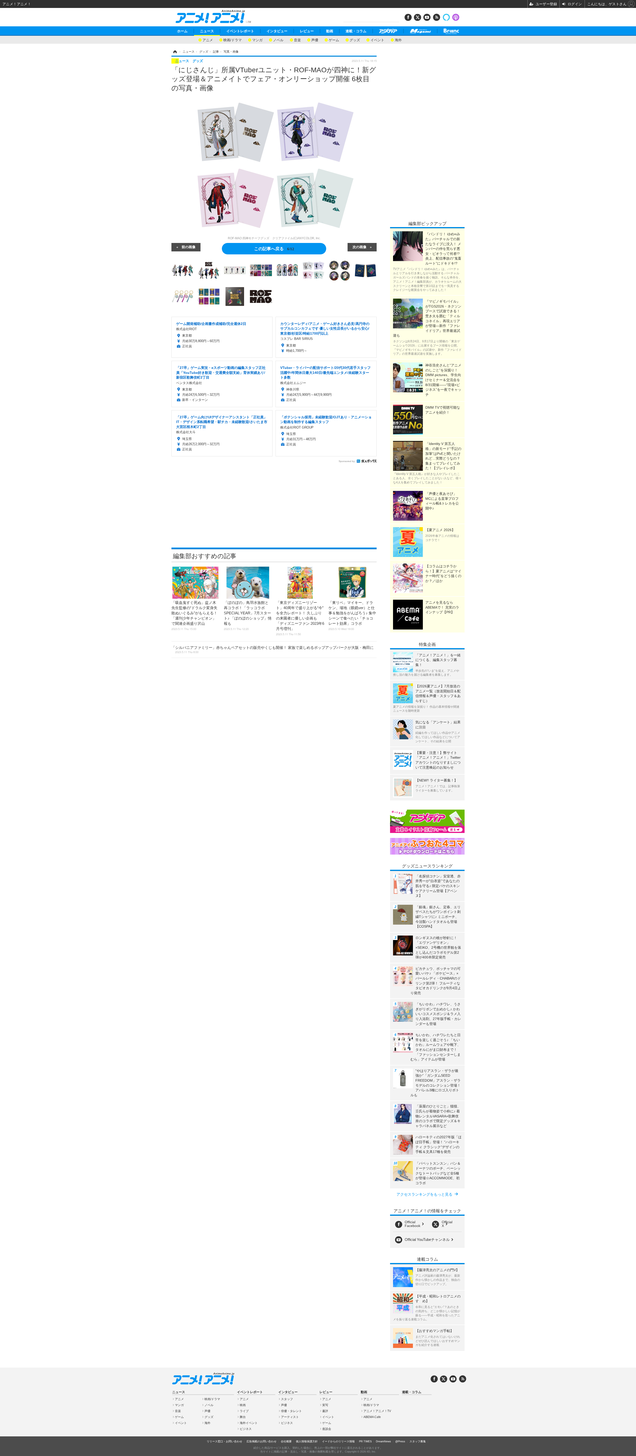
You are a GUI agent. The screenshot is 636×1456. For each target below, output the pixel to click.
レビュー (307, 31)
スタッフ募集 (417, 1441)
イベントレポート (240, 31)
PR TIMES (365, 1441)
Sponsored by (347, 461)
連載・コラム (356, 31)
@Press (400, 1441)
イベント (377, 39)
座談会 (326, 1429)
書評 (325, 1411)
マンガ (257, 39)
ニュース (207, 31)
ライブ (244, 1411)
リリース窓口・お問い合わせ (224, 1441)
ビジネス (246, 1429)
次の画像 (359, 246)
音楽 (297, 39)
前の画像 (189, 246)
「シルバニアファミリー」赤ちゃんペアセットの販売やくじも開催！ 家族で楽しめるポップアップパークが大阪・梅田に (272, 649)
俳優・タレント (291, 1411)
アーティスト (290, 1417)
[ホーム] (174, 51)
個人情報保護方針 (307, 1441)
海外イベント (249, 1423)
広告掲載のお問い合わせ (261, 1441)
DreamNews (383, 1441)
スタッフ (287, 1399)
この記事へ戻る (274, 248)
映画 (243, 1405)
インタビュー (277, 31)
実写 (325, 1405)
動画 (329, 31)
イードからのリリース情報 (338, 1441)
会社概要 (286, 1441)
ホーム (182, 31)
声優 (314, 39)
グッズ (355, 39)
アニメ (207, 39)
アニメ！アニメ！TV (377, 1411)
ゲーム (334, 39)
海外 (398, 39)
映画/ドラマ (232, 39)
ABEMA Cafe (372, 1417)
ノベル (278, 39)
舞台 (243, 1417)
